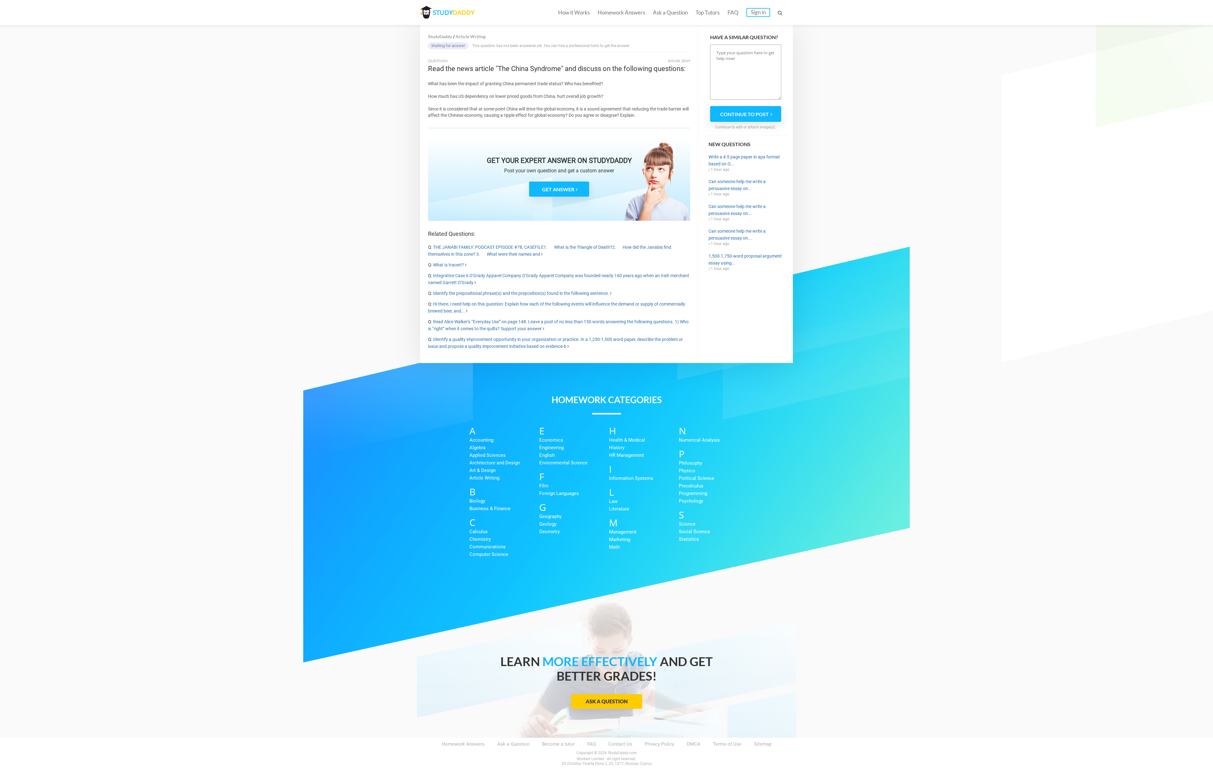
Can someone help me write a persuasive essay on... (737, 185)
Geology (548, 524)
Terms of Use (727, 744)
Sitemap (762, 744)
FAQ (733, 12)
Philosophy (690, 463)
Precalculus (691, 486)
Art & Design (482, 470)
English (547, 455)
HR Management (626, 455)
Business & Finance (489, 508)
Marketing (619, 539)
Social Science (694, 531)
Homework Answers (621, 12)
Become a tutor (558, 744)
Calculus (478, 531)
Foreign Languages (559, 493)
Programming (693, 493)
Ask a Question (670, 12)
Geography (550, 516)
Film (543, 486)
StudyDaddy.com (622, 753)
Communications (487, 547)
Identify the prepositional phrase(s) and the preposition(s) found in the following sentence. (521, 293)
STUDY (453, 12)
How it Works (574, 12)
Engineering (551, 447)
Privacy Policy (659, 744)
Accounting (481, 440)
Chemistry (480, 539)
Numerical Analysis (699, 440)
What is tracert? (448, 264)
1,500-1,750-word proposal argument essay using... (745, 259)
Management (623, 532)
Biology (477, 501)
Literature (619, 509)
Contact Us (620, 744)
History (617, 447)
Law (613, 501)
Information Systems (631, 478)
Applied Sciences (487, 455)
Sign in (758, 12)
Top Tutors (708, 12)
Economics (551, 440)
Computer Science (488, 554)
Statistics (689, 539)
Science (687, 524)
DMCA (693, 744)
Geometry (549, 531)
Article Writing (484, 478)
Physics (687, 471)
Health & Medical (627, 440)
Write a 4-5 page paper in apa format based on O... (744, 160)
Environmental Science (563, 463)
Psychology (691, 501)
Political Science (696, 478)
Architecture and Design (494, 463)
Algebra (477, 447)
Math (614, 547)
